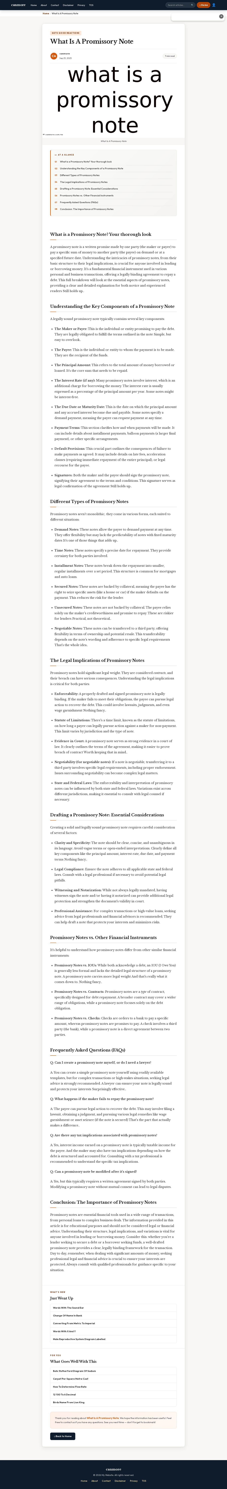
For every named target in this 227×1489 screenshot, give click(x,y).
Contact (55, 5)
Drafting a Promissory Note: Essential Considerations (89, 188)
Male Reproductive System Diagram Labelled (79, 1339)
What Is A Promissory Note (103, 1418)
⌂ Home (203, 5)
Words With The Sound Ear (68, 1307)
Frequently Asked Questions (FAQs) (79, 202)
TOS (91, 5)
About (44, 5)
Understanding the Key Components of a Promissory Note (91, 168)
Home (34, 5)
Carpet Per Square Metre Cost (70, 1378)
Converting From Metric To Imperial (74, 1323)
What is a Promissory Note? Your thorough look (86, 161)
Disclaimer (68, 5)
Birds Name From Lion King (68, 1402)
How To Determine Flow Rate (70, 1386)
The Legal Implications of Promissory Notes (84, 182)
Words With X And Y (64, 1331)
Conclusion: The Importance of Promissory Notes (87, 209)
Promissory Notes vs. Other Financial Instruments (87, 195)
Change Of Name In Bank (67, 1315)
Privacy (81, 5)
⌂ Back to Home (63, 1436)
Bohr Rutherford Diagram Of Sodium (74, 1370)
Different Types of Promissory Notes (80, 175)
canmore (18, 5)
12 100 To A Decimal (64, 1394)
